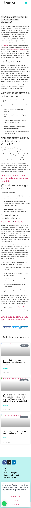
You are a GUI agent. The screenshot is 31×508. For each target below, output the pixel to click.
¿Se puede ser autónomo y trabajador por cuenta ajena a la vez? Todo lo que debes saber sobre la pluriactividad (15, 398)
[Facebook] (4, 462)
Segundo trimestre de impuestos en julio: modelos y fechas (14, 362)
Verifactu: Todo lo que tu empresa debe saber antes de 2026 (14, 178)
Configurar (15, 504)
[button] (26, 3)
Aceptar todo (15, 496)
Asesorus (6, 221)
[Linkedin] (14, 462)
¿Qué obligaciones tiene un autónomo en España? (14, 433)
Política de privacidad (10, 475)
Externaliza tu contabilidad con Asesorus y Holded (15, 318)
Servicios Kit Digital (9, 473)
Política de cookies (9, 477)
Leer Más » (6, 368)
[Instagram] (9, 462)
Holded (19, 221)
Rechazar (15, 500)
